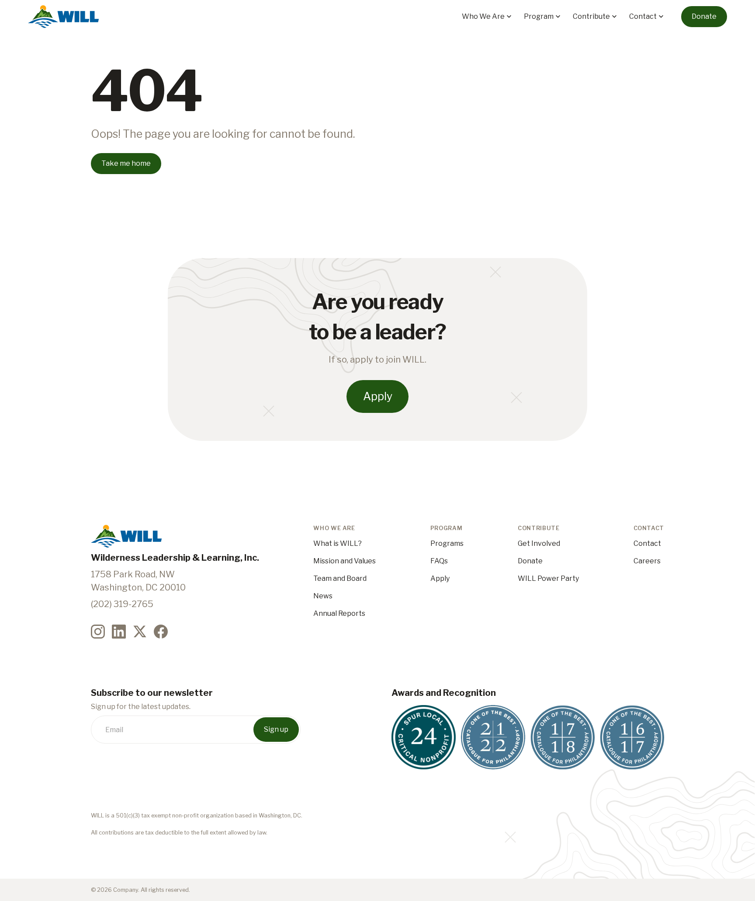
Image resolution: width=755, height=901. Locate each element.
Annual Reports (339, 613)
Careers (647, 561)
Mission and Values (344, 561)
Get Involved (539, 543)
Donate (530, 561)
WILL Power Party (548, 578)
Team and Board (340, 578)
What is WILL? (337, 543)
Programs (447, 543)
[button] (487, 17)
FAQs (439, 561)
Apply (440, 578)
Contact (647, 543)
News (322, 596)
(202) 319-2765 (122, 604)
